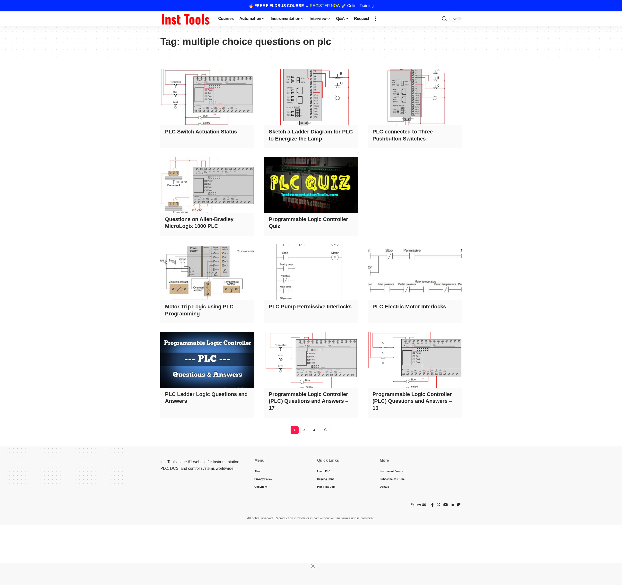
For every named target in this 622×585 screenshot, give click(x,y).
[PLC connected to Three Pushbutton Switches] (415, 97)
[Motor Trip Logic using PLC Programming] (207, 272)
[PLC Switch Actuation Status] (207, 97)
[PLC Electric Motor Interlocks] (415, 272)
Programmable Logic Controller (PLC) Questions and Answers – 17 (308, 401)
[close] (313, 566)
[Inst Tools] (185, 18)
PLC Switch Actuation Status (201, 132)
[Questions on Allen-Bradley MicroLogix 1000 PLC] (207, 185)
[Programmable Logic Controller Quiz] (311, 185)
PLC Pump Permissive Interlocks (310, 307)
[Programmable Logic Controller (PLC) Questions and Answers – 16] (415, 360)
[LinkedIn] (452, 505)
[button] (375, 18)
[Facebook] (432, 505)
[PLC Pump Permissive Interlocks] (311, 272)
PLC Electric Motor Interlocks (409, 307)
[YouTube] (445, 505)
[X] (438, 505)
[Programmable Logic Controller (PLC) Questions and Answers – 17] (311, 360)
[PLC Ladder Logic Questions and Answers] (207, 360)
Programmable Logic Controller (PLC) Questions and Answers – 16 (412, 401)
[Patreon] (459, 505)
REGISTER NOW (325, 6)
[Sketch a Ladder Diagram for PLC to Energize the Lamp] (311, 97)
